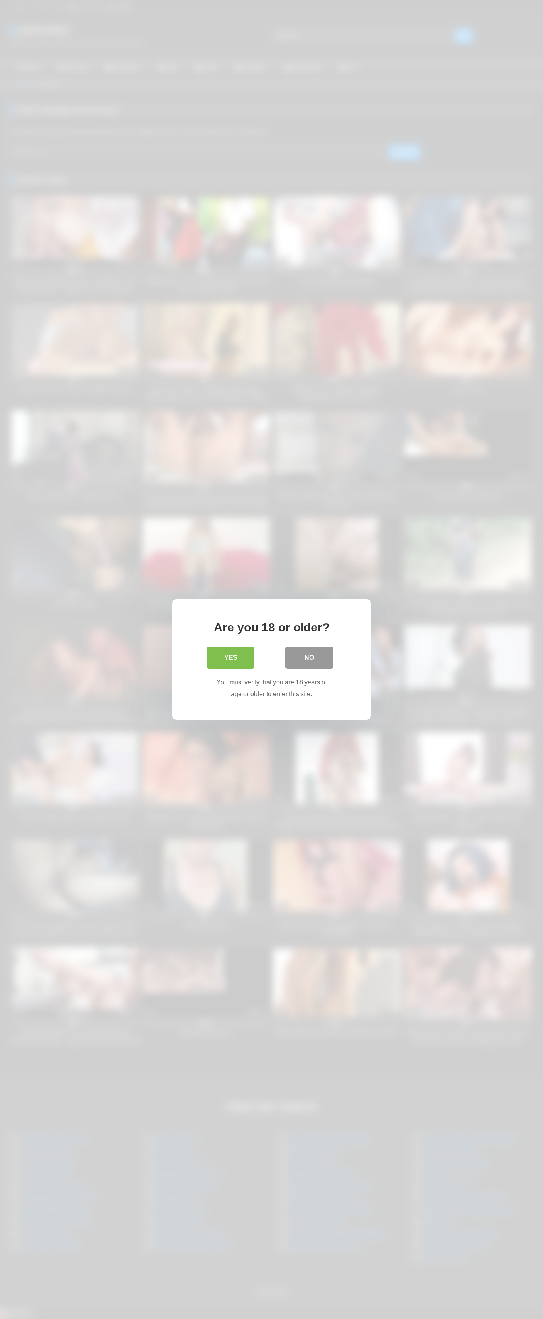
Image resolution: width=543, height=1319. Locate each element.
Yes (230, 657)
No (309, 657)
